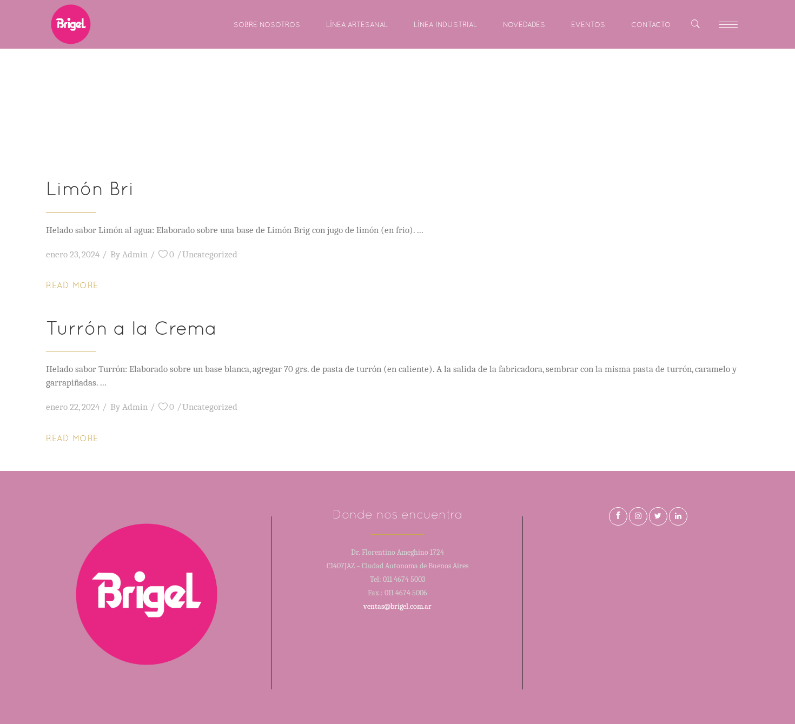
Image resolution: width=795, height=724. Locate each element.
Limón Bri (90, 188)
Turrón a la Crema (131, 328)
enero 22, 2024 (73, 407)
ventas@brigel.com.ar (397, 606)
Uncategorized (209, 254)
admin (135, 254)
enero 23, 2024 (73, 254)
